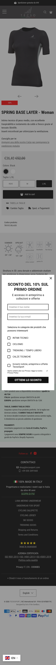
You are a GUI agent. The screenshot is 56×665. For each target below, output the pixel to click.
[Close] (50, 278)
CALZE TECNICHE (22, 356)
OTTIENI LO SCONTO (28, 380)
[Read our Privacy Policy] (47, 371)
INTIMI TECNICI (20, 338)
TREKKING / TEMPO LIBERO (27, 350)
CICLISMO (18, 344)
